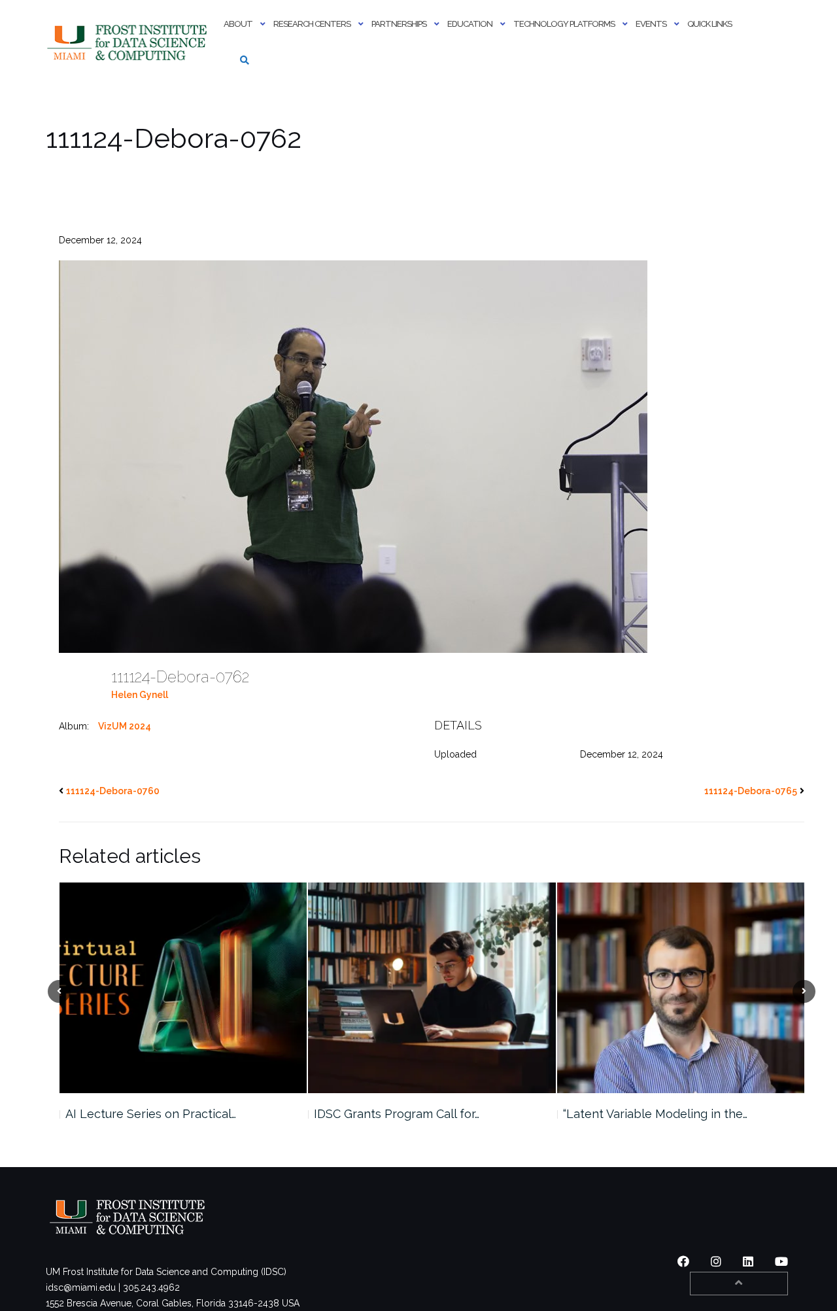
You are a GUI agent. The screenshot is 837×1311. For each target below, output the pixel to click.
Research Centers (311, 24)
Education (469, 24)
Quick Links (709, 24)
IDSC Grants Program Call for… (147, 1114)
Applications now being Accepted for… (669, 1114)
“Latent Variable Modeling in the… (406, 1114)
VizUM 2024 (124, 726)
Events (651, 24)
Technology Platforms (564, 24)
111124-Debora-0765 (750, 791)
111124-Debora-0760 (113, 791)
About (238, 24)
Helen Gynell (139, 695)
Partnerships (398, 24)
